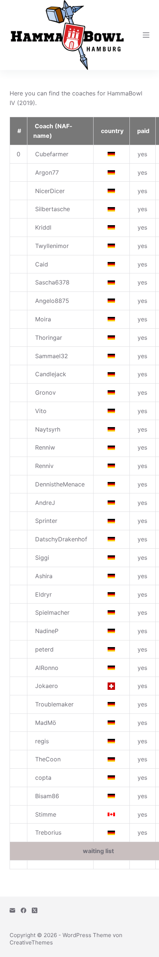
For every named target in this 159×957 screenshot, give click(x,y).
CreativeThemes (31, 942)
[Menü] (146, 35)
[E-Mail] (12, 910)
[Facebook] (23, 910)
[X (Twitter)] (34, 910)
